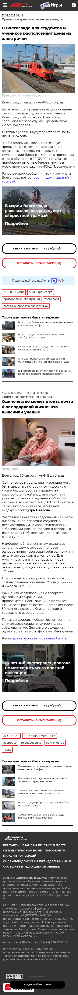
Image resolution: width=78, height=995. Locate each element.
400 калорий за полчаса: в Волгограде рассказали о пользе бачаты (41, 816)
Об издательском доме (22, 850)
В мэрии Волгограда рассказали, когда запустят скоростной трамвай (33, 211)
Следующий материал (37, 984)
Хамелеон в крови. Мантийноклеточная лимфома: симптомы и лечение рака (41, 792)
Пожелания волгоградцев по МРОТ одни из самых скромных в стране (44, 348)
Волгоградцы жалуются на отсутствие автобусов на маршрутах (41, 336)
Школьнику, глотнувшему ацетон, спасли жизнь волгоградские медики (43, 780)
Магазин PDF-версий (19, 856)
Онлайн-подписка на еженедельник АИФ (37, 861)
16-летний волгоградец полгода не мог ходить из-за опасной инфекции (38, 668)
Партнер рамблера (36, 976)
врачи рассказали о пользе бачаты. (40, 638)
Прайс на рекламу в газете (44, 845)
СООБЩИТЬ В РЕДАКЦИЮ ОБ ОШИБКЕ (31, 866)
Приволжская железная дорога (24, 95)
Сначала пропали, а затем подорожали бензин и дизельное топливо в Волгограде (43, 360)
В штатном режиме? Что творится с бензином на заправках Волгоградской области (45, 372)
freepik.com (10, 469)
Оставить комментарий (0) (39, 263)
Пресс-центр (55, 850)
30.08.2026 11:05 (12, 393)
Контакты (11, 845)
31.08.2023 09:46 (12, 15)
